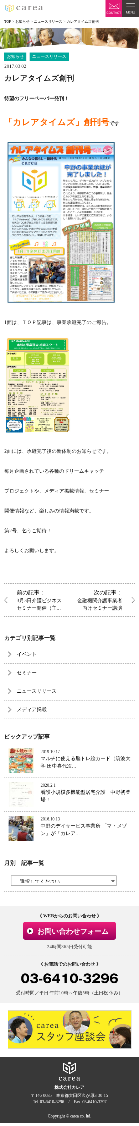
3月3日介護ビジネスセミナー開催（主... (39, 600)
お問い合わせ (113, 8)
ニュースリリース (49, 56)
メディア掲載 (32, 709)
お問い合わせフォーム (73, 931)
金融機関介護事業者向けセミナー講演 (99, 600)
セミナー (27, 672)
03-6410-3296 (69, 978)
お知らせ (15, 56)
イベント (27, 654)
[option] (69, 1029)
